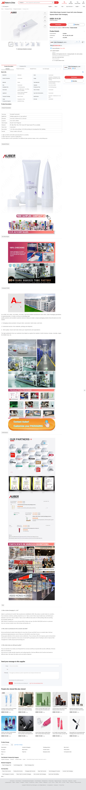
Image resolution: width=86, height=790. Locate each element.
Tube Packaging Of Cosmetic (54, 771)
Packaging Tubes (25, 8)
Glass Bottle (3, 747)
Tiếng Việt (72, 782)
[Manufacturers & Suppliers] (8, 2)
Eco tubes (3, 749)
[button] (58, 69)
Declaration (56, 785)
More (2, 776)
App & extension (69, 6)
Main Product (24, 749)
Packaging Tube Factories (30, 771)
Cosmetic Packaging (26, 747)
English (13, 782)
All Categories (5, 6)
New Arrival (66, 747)
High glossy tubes (46, 751)
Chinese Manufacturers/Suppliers (28, 780)
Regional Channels (58, 780)
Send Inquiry (58, 24)
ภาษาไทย (63, 782)
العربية (50, 782)
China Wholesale (38, 780)
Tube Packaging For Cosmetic (8, 774)
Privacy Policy (61, 785)
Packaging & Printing (8, 8)
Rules (84, 6)
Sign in (83, 3)
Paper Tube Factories (42, 771)
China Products (18, 780)
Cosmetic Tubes (46, 749)
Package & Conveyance (17, 8)
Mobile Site (70, 780)
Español (17, 782)
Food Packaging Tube (18, 765)
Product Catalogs (19, 744)
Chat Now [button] (77, 24)
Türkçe (67, 782)
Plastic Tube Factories (6, 771)
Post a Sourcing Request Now (36, 683)
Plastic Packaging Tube (29, 765)
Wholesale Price (44, 780)
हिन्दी (60, 782)
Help (62, 6)
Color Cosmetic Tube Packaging (40, 774)
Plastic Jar (3, 751)
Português (22, 782)
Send (11, 683)
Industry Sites (51, 780)
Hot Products (12, 780)
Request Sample (73, 27)
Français (26, 782)
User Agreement (50, 785)
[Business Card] (82, 72)
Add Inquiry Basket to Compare (25, 49)
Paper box (24, 751)
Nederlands (45, 782)
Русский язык (31, 782)
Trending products (46, 747)
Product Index (64, 780)
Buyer (56, 6)
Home (2, 8)
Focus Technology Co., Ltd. (34, 785)
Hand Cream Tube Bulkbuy (54, 774)
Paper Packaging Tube (6, 765)
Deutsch (40, 782)
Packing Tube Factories (18, 771)
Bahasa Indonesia (78, 782)
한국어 (53, 782)
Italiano (36, 782)
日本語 (57, 782)
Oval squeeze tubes (67, 751)
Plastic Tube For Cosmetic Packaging (23, 774)
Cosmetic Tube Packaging (68, 771)
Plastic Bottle (66, 749)
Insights (74, 780)
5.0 (69, 68)
